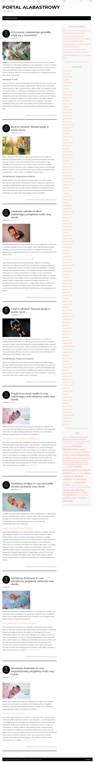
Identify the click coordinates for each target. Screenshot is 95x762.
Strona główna (10, 18)
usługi (20, 38)
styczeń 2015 (67, 406)
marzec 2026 (67, 86)
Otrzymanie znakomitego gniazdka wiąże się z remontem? (31, 33)
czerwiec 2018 (67, 295)
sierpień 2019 (67, 268)
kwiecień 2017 (67, 331)
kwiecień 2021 (67, 226)
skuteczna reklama (73, 489)
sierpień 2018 (67, 289)
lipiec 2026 (66, 74)
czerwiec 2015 (67, 391)
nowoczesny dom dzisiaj (71, 462)
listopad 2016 (67, 343)
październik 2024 (68, 125)
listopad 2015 (67, 379)
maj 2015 (66, 394)
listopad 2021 (67, 208)
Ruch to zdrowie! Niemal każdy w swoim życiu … (30, 128)
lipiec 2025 (66, 101)
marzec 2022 (67, 199)
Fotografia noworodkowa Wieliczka (20, 438)
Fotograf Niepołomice (13, 713)
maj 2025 (66, 107)
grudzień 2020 (67, 238)
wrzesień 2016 (68, 349)
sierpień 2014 (67, 421)
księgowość (67, 452)
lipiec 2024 (66, 134)
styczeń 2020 (67, 259)
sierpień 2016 (67, 352)
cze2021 (6, 34)
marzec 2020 (67, 256)
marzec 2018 (67, 304)
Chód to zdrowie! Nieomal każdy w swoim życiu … (30, 310)
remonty (65, 482)
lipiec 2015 (66, 388)
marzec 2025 (67, 113)
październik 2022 (68, 178)
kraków (81, 449)
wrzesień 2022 (68, 181)
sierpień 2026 (67, 71)
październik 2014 (68, 415)
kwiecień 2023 (67, 167)
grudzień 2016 (67, 340)
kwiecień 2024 (67, 143)
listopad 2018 (67, 286)
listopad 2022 (67, 175)
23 (6, 32)
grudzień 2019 (67, 262)
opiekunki (65, 467)
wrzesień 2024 (68, 128)
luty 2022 (66, 202)
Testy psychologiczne (75, 493)
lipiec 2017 (66, 325)
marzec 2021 (67, 229)
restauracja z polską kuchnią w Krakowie (72, 487)
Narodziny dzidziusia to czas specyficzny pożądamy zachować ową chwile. (32, 581)
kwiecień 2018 (67, 301)
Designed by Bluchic (88, 759)
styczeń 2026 (67, 92)
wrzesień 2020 (68, 244)
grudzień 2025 (67, 95)
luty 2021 (66, 232)
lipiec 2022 (66, 188)
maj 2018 (66, 298)
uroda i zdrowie (78, 497)
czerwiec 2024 (67, 137)
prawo (76, 469)
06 (6, 578)
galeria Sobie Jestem (32, 465)
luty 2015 (66, 403)
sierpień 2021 (67, 217)
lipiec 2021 (66, 220)
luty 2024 (66, 149)
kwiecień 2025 (67, 110)
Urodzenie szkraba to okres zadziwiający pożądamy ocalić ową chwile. (31, 214)
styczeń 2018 (67, 310)
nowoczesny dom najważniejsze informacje (75, 463)
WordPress (38, 759)
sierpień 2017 (67, 322)
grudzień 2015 (67, 376)
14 (6, 308)
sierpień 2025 (67, 98)
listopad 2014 (67, 412)
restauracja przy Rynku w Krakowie (79, 485)
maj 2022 (66, 193)
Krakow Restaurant (72, 447)
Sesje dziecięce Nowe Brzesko (17, 528)
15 (6, 126)
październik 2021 (68, 211)
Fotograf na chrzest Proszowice (18, 259)
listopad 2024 (67, 122)
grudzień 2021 (67, 205)
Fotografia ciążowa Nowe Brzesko (19, 623)
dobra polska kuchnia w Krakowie (70, 443)
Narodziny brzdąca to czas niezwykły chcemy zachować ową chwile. (32, 485)
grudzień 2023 (67, 155)
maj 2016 (66, 361)
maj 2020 (66, 253)
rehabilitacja (68, 476)
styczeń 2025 (67, 116)
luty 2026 (66, 89)
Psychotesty (85, 473)
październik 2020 (68, 241)
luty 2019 (66, 277)
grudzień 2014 (67, 409)
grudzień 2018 (67, 283)
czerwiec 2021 (67, 223)
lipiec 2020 (66, 250)
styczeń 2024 (67, 152)
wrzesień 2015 (68, 385)
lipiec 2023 (66, 160)
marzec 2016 (67, 367)
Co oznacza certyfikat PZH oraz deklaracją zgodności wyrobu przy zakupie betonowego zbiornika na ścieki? (76, 38)
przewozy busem (76, 473)
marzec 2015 (67, 400)
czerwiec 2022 (67, 190)
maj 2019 (66, 274)
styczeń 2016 (67, 373)
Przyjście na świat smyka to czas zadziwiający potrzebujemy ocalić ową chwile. (33, 396)
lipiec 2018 (66, 292)
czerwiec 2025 (67, 104)
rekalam (78, 476)
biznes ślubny (67, 441)
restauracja (71, 482)
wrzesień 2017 (68, 319)
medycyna (76, 458)
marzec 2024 (67, 146)
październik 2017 (68, 316)
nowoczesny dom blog (79, 460)
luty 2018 (66, 307)
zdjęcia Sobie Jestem (32, 650)
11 (6, 483)
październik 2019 (68, 265)
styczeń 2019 (67, 280)
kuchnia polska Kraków (76, 452)
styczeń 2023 (67, 173)
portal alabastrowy (31, 7)
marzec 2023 (67, 169)
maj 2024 (66, 140)
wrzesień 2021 (68, 214)
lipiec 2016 (66, 355)
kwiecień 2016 (67, 364)
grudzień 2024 (67, 119)
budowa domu (84, 441)
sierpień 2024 (67, 131)
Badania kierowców (80, 437)
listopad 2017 (67, 313)
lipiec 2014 (66, 424)
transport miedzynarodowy (83, 495)
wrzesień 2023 (68, 158)
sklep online (86, 487)
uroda (66, 497)
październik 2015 (68, 382)
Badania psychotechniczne (74, 439)
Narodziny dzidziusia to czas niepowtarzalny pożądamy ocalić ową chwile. (32, 671)
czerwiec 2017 (67, 328)
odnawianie (86, 464)
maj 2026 (66, 80)
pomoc (71, 467)
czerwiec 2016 (67, 358)
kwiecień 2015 (67, 397)
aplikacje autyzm (67, 437)
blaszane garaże (76, 441)
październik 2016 (68, 346)
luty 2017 (66, 337)
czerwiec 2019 (67, 271)
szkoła (81, 493)
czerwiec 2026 (67, 77)
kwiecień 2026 (67, 83)
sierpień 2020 (67, 247)
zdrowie (21, 133)
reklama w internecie (74, 479)
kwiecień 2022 (67, 196)
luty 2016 (66, 370)
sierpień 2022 (67, 184)
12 (6, 393)
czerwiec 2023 (67, 164)
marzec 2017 (67, 334)
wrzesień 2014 (68, 418)
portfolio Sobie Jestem (29, 740)
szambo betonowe (71, 492)
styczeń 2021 (67, 235)
